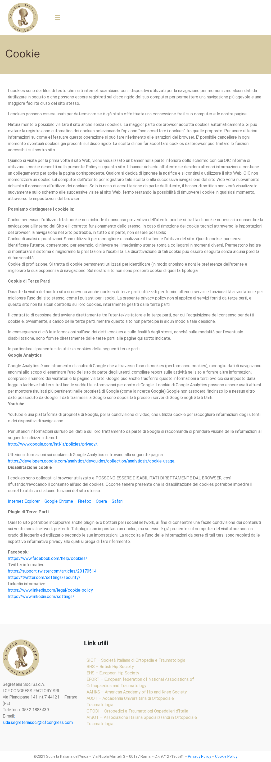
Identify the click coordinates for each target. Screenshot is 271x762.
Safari (117, 501)
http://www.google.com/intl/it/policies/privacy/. (53, 444)
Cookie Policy (226, 756)
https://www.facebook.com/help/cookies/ (47, 558)
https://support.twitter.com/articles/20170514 (52, 571)
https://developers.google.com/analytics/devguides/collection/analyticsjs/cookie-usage (91, 461)
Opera (101, 501)
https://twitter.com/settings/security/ (44, 577)
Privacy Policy (199, 756)
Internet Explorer (24, 501)
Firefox (84, 501)
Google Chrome (58, 501)
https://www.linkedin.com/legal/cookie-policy (50, 590)
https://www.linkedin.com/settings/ (41, 596)
